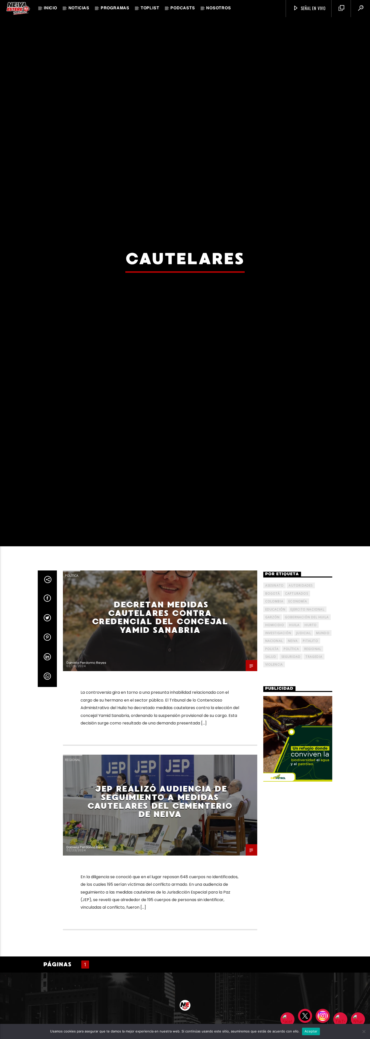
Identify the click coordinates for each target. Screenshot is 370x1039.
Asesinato (274, 633)
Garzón (272, 664)
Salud (270, 704)
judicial (303, 680)
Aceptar (311, 1031)
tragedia (314, 704)
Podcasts (182, 8)
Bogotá (272, 641)
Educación (275, 656)
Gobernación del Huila (307, 664)
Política (71, 623)
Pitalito (310, 688)
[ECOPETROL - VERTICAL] (297, 786)
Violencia (274, 712)
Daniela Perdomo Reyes (86, 710)
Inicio (50, 8)
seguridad (291, 704)
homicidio (274, 672)
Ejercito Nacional (307, 656)
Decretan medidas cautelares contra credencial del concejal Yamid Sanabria (160, 664)
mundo (322, 680)
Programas (115, 8)
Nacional (274, 688)
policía (272, 696)
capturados (296, 641)
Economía (297, 648)
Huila (294, 672)
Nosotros (218, 8)
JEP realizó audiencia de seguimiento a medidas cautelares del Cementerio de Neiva (160, 849)
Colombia (274, 648)
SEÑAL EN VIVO (313, 8)
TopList (150, 8)
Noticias (78, 8)
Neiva (293, 688)
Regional (72, 807)
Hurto (311, 672)
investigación (278, 680)
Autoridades (301, 633)
